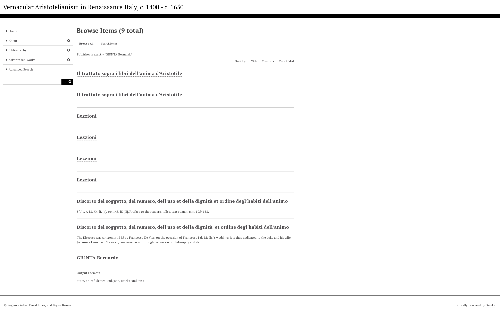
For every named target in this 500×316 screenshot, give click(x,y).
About (13, 40)
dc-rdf (90, 281)
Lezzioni (87, 116)
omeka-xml (129, 281)
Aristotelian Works (22, 60)
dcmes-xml (104, 281)
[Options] (64, 82)
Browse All (86, 43)
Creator (267, 61)
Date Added (286, 61)
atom (80, 281)
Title (254, 61)
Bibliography (18, 50)
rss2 (141, 281)
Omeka (490, 305)
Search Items (109, 43)
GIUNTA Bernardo (97, 257)
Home (13, 31)
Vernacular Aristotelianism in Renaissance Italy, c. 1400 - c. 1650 (93, 7)
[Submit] (70, 82)
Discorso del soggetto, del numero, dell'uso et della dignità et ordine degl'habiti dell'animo (182, 201)
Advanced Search (21, 69)
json (116, 281)
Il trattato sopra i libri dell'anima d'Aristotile (129, 73)
